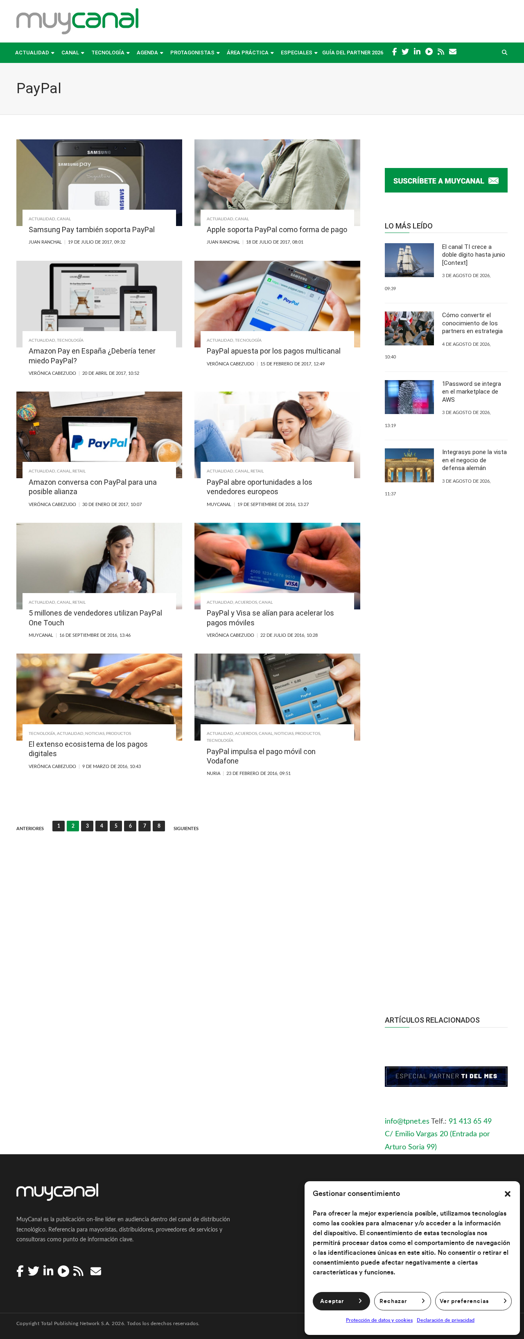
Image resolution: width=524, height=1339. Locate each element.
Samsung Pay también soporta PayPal (92, 229)
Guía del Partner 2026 (352, 52)
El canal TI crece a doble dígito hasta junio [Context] (473, 254)
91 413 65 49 (470, 1121)
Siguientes (186, 828)
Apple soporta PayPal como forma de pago (277, 229)
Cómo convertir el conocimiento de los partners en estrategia (472, 323)
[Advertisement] (446, 844)
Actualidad (32, 52)
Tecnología (107, 52)
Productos (118, 734)
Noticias (94, 734)
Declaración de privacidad (445, 1320)
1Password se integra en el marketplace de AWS (471, 391)
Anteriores (30, 828)
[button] (508, 1194)
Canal (70, 52)
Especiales (296, 52)
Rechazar (393, 1301)
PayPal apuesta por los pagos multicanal (274, 351)
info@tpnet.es (407, 1121)
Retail (79, 471)
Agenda (147, 52)
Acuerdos (246, 602)
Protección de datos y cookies (379, 1320)
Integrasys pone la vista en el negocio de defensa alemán (474, 460)
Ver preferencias (464, 1301)
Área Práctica (248, 52)
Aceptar (332, 1301)
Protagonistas (192, 52)
